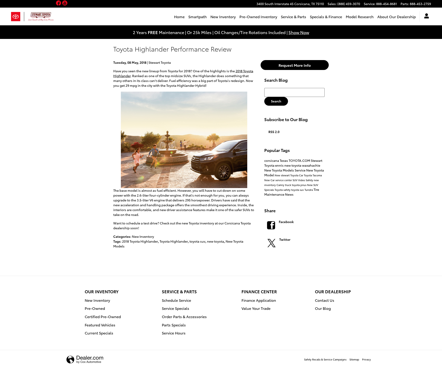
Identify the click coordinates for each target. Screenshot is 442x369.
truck (288, 185)
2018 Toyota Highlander (140, 241)
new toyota (215, 241)
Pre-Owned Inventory (258, 16)
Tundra (309, 190)
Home (179, 16)
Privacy (366, 359)
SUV (295, 180)
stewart (285, 175)
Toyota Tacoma (313, 175)
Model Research (360, 16)
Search (276, 101)
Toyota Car (297, 175)
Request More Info (295, 65)
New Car (269, 180)
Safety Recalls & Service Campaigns (325, 359)
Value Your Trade (255, 308)
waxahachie (311, 165)
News (289, 194)
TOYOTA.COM (300, 160)
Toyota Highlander (174, 241)
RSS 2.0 (273, 131)
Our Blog (323, 308)
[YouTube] (64, 3)
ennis (279, 165)
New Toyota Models (279, 170)
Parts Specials (174, 324)
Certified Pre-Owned (103, 316)
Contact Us (324, 300)
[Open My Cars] (425, 16)
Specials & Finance (326, 16)
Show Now (298, 32)
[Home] (17, 16)
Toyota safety (283, 190)
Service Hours (174, 332)
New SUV (312, 185)
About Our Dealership (396, 16)
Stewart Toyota (159, 62)
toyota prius (299, 185)
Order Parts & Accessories (184, 316)
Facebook (286, 221)
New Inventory (223, 16)
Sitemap (354, 359)
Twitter (284, 239)
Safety (310, 180)
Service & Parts (293, 16)
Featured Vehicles (100, 324)
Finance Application (258, 300)
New (278, 175)
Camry (280, 185)
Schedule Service (176, 300)
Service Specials (175, 308)
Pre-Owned (95, 308)
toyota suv (197, 241)
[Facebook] (59, 3)
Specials (269, 190)
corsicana (272, 160)
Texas (284, 160)
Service (300, 170)
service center (284, 180)
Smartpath (197, 16)
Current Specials (99, 332)
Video (302, 180)
